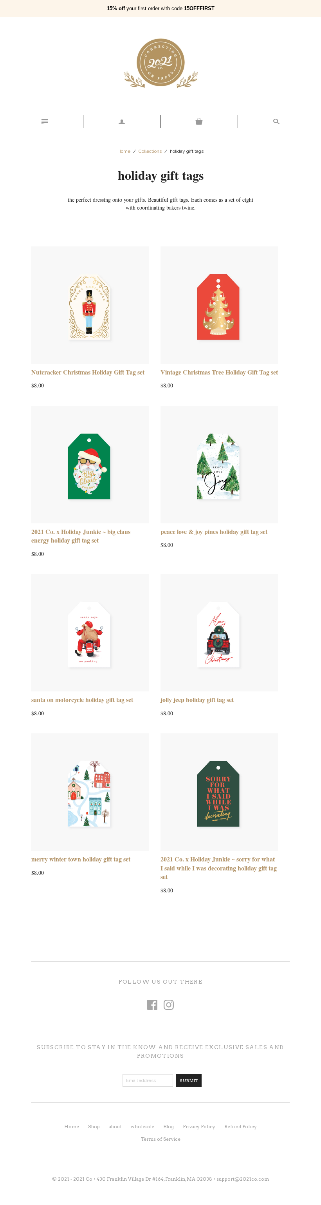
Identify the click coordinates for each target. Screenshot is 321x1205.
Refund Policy (240, 1126)
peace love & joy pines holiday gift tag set (213, 531)
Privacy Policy (199, 1126)
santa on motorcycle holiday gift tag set (82, 699)
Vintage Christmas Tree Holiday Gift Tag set (219, 371)
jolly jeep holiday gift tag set (197, 699)
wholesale (142, 1126)
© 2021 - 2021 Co (72, 1179)
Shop (94, 1126)
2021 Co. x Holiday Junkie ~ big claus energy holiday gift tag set (80, 536)
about (115, 1126)
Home (123, 151)
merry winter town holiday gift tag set (80, 858)
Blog (168, 1126)
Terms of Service (160, 1139)
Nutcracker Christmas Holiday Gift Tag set (87, 371)
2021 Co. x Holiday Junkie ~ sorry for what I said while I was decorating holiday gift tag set (218, 867)
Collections (150, 151)
